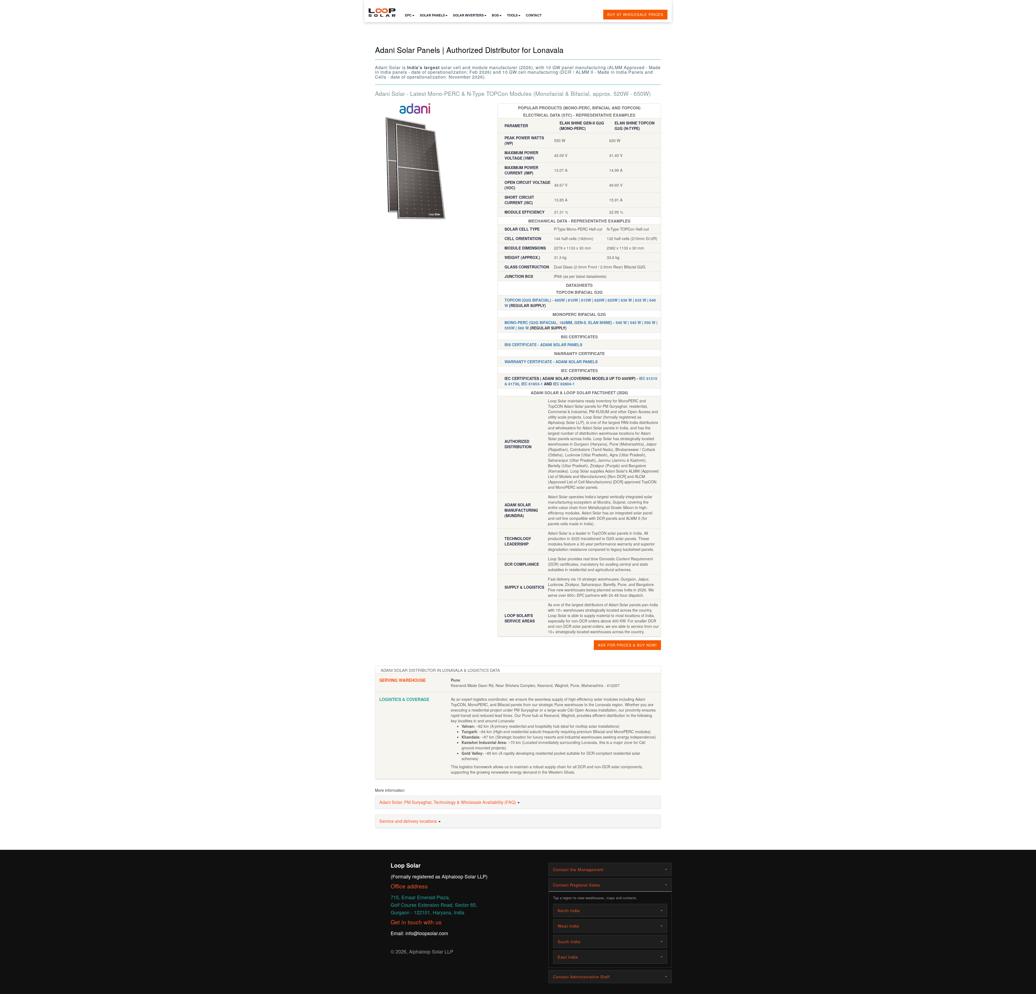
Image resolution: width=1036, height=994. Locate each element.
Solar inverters (468, 15)
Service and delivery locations (408, 821)
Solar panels (432, 15)
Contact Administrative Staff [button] (581, 976)
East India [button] (568, 957)
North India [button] (569, 910)
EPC (408, 15)
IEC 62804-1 (564, 383)
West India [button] (568, 926)
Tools (512, 15)
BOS (495, 15)
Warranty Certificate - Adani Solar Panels (551, 361)
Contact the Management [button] (578, 869)
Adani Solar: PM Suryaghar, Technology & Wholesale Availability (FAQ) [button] (448, 802)
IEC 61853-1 (532, 383)
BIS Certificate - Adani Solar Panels (543, 344)
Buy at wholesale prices (635, 14)
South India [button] (569, 941)
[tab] (518, 802)
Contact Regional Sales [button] (576, 885)
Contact (533, 15)
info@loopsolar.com (426, 932)
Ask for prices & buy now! (627, 645)
